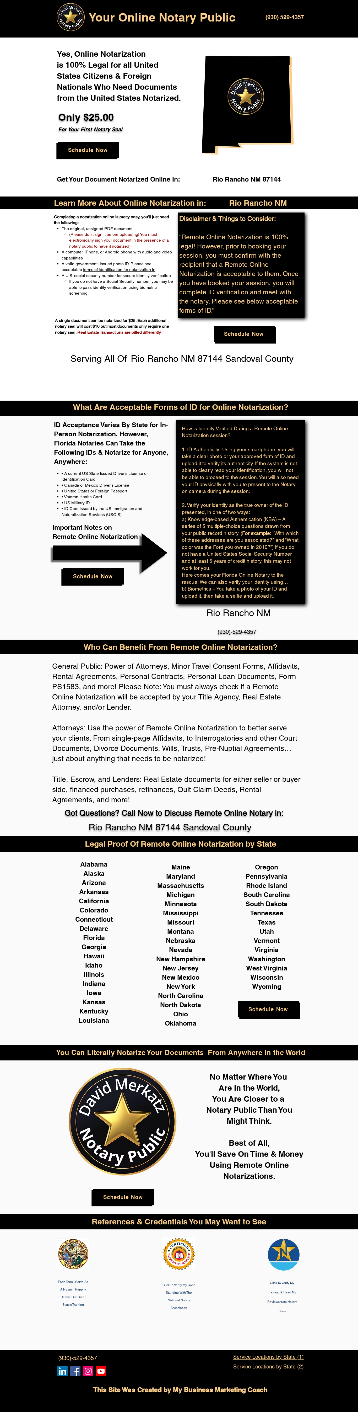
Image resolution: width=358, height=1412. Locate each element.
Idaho (93, 965)
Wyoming (266, 986)
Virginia (266, 950)
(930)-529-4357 (237, 632)
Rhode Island (266, 885)
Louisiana (94, 1020)
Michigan (180, 895)
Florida (94, 938)
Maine (180, 867)
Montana (180, 931)
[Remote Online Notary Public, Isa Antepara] (88, 1371)
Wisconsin (266, 977)
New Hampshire (180, 959)
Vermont (267, 940)
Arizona (94, 883)
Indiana (94, 984)
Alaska (94, 873)
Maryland (180, 876)
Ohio (180, 1014)
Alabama (93, 864)
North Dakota (180, 1005)
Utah (266, 931)
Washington (266, 959)
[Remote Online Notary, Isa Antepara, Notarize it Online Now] (75, 1371)
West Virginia (266, 968)
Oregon (266, 867)
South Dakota (267, 904)
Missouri (180, 922)
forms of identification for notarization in (119, 269)
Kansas (94, 1002)
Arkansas (94, 892)
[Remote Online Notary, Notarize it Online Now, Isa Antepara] (62, 1371)
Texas (267, 922)
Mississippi (180, 913)
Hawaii (94, 956)
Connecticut (94, 919)
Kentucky (94, 1011)
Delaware (93, 928)
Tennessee (266, 913)
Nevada (180, 950)
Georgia (94, 947)
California (94, 901)
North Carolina (180, 996)
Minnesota (181, 904)
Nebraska (181, 940)
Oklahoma (180, 1023)
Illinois (94, 974)
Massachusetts (180, 885)
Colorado (94, 910)
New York (180, 986)
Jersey (188, 968)
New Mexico (180, 977)
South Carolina (266, 895)
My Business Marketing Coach (220, 1390)
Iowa (94, 993)
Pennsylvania (267, 876)
